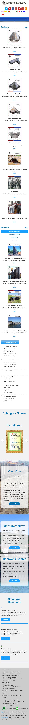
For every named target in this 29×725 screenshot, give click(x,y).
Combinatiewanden (8, 376)
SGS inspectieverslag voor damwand (12, 673)
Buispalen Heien (7, 370)
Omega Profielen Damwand (10, 353)
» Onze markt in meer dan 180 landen (11, 686)
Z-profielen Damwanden (10, 364)
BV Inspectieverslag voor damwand (11, 675)
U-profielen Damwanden (10, 362)
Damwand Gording (8, 392)
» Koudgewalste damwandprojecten (10, 693)
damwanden (7, 712)
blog (25, 715)
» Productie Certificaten (7, 685)
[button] (2, 21)
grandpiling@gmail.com (11, 705)
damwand (14, 712)
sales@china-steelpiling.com (12, 703)
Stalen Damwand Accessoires (11, 385)
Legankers (14, 215)
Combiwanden (7, 379)
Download (5, 619)
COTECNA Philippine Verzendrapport (12, 672)
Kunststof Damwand (9, 398)
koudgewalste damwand (18, 713)
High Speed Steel (15, 719)
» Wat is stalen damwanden (8, 688)
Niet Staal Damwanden (10, 396)
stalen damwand (22, 712)
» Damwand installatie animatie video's (11, 695)
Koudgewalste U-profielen (14, 45)
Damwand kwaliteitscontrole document (12, 678)
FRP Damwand (7, 400)
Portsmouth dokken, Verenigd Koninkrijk (14, 330)
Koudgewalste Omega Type (14, 93)
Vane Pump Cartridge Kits (15, 717)
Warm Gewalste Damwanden (11, 359)
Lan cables (23, 719)
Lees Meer (14, 503)
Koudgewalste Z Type (14, 69)
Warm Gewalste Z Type (14, 167)
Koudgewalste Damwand (10, 346)
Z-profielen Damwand (9, 351)
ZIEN (14, 51)
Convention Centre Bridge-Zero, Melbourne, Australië (14, 282)
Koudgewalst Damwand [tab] (14, 231)
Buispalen (6, 372)
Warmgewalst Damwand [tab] (14, 234)
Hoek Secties (14, 191)
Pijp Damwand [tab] (14, 237)
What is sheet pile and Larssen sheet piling (13, 563)
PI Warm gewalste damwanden (11, 573)
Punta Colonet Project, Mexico (14, 305)
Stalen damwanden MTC (9, 680)
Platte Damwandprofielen (10, 366)
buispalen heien (19, 715)
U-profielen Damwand (9, 348)
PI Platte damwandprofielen (10, 576)
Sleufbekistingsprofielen (14, 118)
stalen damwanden (6, 713)
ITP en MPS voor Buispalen (9, 677)
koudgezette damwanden (7, 715)
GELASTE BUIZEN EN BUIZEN (11, 540)
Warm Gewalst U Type (14, 142)
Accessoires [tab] (14, 240)
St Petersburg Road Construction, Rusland (14, 258)
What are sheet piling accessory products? (13, 571)
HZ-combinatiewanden (9, 381)
